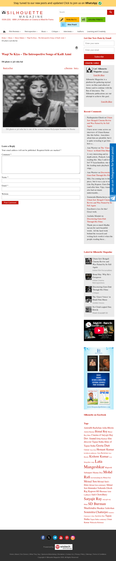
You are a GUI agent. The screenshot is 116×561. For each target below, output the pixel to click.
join (85, 3)
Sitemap (89, 554)
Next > (76, 68)
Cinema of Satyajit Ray (102, 435)
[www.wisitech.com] (63, 546)
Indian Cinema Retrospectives (98, 281)
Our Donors (24, 554)
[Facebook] (43, 537)
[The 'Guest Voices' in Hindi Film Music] (88, 301)
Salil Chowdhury (99, 494)
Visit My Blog (99, 75)
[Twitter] (49, 537)
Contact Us (70, 554)
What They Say (35, 554)
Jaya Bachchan (102, 453)
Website (5, 194)
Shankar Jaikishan (105, 508)
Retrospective (30, 31)
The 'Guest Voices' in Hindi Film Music (102, 298)
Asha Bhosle (108, 427)
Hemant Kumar (105, 449)
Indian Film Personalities (102, 270)
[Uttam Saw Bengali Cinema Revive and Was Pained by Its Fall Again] (88, 263)
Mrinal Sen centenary (97, 485)
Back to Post (8, 68)
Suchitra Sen (100, 516)
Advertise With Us (95, 19)
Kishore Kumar (99, 456)
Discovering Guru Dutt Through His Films (99, 174)
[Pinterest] (67, 537)
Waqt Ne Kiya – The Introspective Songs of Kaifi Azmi (36, 54)
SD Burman (97, 503)
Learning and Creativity (96, 31)
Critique (55, 31)
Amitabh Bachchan (93, 427)
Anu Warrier (92, 147)
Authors (80, 31)
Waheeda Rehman (97, 522)
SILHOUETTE (25, 14)
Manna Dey (98, 472)
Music (43, 31)
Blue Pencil (72, 24)
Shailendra (90, 508)
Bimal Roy (101, 431)
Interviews (68, 31)
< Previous (68, 68)
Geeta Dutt (103, 445)
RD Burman (101, 491)
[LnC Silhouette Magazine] (89, 71)
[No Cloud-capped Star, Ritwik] (88, 311)
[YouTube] (61, 537)
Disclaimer (61, 554)
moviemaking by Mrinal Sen (101, 477)
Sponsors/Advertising (48, 554)
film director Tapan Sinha (98, 440)
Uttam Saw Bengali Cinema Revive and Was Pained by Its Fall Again (99, 121)
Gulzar (86, 449)
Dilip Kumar (101, 438)
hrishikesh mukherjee (90, 453)
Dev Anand (90, 438)
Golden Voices (98, 303)
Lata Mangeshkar (94, 463)
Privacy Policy (80, 554)
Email (5, 185)
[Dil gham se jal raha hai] (40, 126)
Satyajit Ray (93, 498)
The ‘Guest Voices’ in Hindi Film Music (99, 149)
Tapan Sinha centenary (98, 519)
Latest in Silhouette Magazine (98, 251)
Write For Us (71, 19)
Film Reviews (14, 31)
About (17, 554)
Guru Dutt (93, 450)
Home (12, 554)
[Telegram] (55, 537)
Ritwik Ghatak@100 (100, 313)
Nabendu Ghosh (104, 487)
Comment (6, 154)
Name (5, 177)
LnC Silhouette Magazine (100, 70)
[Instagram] (73, 537)
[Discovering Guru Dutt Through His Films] (88, 291)
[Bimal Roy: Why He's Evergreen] (88, 279)
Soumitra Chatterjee (96, 512)
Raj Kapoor (90, 491)
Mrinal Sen (90, 481)
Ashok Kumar (89, 431)
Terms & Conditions (99, 554)
